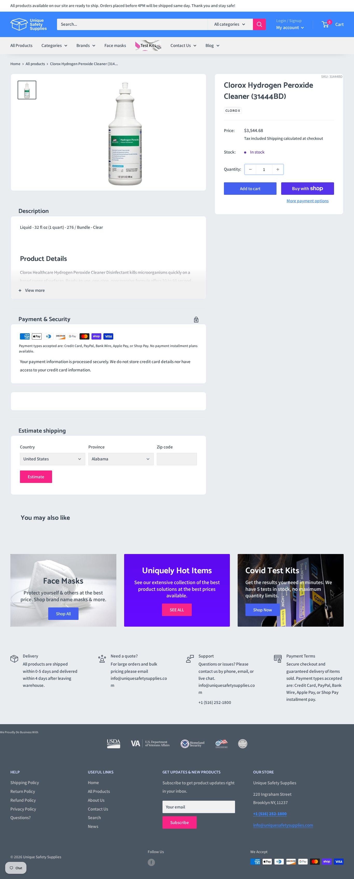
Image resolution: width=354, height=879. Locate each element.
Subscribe (179, 822)
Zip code (165, 447)
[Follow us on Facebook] (151, 862)
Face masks (115, 45)
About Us (96, 800)
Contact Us (181, 45)
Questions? (20, 817)
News (93, 826)
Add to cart (250, 188)
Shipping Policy (24, 782)
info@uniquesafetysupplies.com (283, 825)
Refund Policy (23, 800)
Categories (51, 45)
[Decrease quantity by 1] (250, 169)
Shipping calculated (284, 138)
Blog (210, 45)
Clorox (232, 111)
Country (27, 447)
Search (94, 817)
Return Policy (22, 791)
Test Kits (148, 45)
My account (288, 27)
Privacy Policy (23, 809)
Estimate (36, 477)
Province (96, 447)
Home (15, 63)
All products (35, 63)
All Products (21, 45)
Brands (83, 45)
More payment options (308, 201)
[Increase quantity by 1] (277, 169)
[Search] (259, 24)
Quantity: (232, 169)
